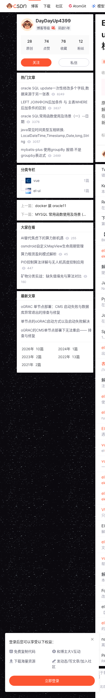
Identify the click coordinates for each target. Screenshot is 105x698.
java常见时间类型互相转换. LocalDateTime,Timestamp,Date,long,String (55, 136)
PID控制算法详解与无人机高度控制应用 (52, 265)
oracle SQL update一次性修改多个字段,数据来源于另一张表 (55, 91)
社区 (59, 6)
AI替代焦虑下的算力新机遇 (48, 238)
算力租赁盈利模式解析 (44, 254)
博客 (34, 6)
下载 (46, 6)
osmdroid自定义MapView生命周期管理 (52, 246)
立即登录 (52, 681)
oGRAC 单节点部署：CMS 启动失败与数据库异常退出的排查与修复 (55, 309)
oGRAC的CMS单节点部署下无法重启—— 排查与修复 (56, 333)
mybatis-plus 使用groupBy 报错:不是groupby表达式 (51, 152)
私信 (73, 62)
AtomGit (79, 6)
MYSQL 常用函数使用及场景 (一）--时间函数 (61, 214)
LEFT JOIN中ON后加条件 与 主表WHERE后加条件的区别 (54, 105)
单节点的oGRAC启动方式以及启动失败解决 (55, 321)
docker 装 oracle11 (50, 205)
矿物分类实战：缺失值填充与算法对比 (52, 279)
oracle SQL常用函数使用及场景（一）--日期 (55, 119)
